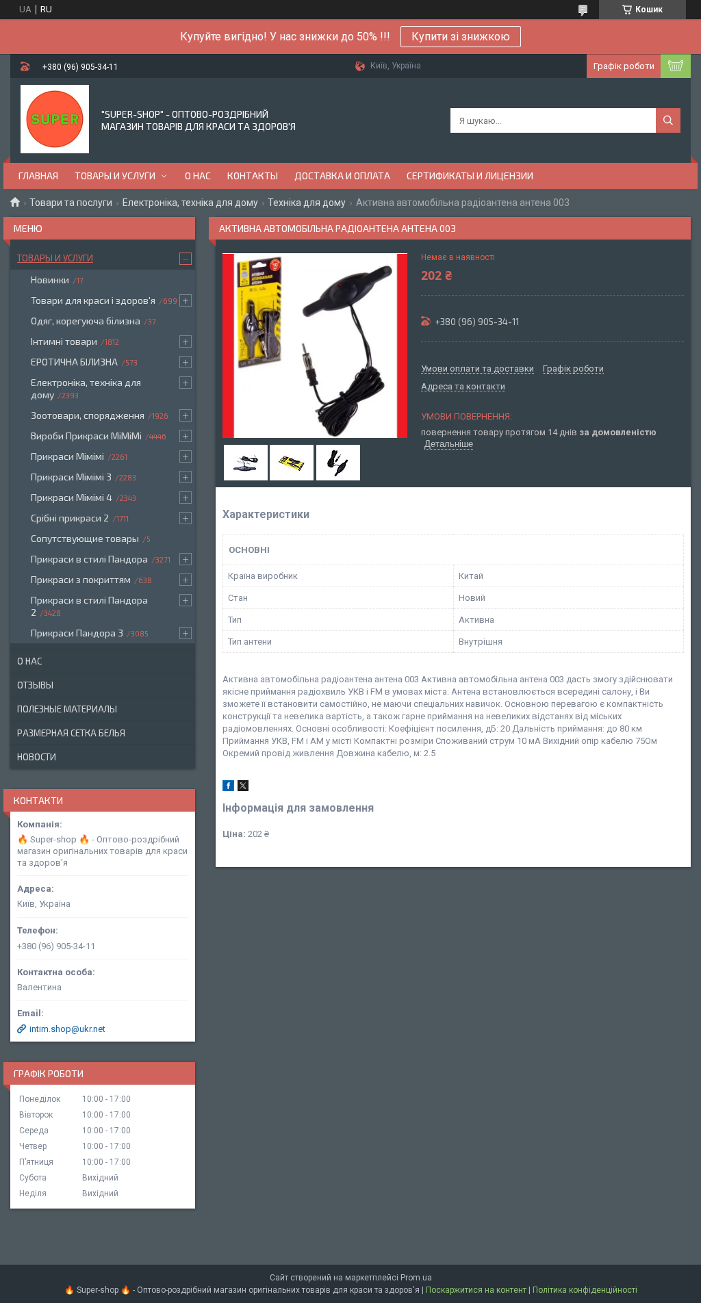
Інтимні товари (64, 341)
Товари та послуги (70, 202)
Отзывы (35, 685)
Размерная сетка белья (71, 732)
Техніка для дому (307, 202)
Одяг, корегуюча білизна (85, 320)
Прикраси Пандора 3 (77, 632)
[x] (243, 788)
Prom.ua (416, 1277)
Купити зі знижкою (460, 36)
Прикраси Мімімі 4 (71, 497)
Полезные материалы (67, 709)
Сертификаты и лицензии (470, 175)
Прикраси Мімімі (67, 456)
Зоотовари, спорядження (87, 415)
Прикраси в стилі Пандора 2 (89, 606)
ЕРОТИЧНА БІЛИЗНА (74, 361)
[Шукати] (668, 120)
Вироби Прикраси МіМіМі (86, 435)
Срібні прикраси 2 (70, 518)
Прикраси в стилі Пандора (89, 559)
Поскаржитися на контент (476, 1290)
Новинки (50, 279)
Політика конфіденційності (585, 1290)
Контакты (252, 175)
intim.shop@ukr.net (67, 1029)
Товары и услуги (115, 175)
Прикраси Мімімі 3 (71, 476)
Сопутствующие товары (85, 538)
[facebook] (228, 788)
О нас (198, 175)
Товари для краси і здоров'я (93, 300)
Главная (38, 175)
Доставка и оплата (342, 175)
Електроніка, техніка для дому (190, 202)
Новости (36, 756)
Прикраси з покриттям (81, 579)
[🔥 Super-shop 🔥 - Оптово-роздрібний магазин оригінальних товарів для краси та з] (55, 119)
